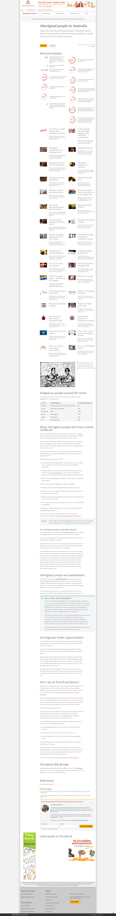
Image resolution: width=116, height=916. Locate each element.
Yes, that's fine (93, 915)
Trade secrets (48, 912)
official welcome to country (66, 649)
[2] (59, 71)
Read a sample (54, 828)
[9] (49, 445)
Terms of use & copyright (51, 897)
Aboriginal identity (69, 532)
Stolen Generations (56, 473)
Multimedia (60, 13)
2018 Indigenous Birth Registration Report (68, 516)
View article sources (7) (47, 784)
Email (62, 824)
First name (44, 824)
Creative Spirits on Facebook (27, 908)
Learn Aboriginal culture (26, 894)
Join (86, 13)
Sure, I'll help (74, 902)
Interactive (74, 13)
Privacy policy (49, 828)
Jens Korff (93, 46)
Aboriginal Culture (29, 13)
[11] (82, 593)
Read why (76, 885)
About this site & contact (51, 894)
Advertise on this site (50, 909)
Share (53, 45)
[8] (77, 369)
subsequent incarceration (47, 510)
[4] (52, 108)
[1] (52, 62)
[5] (83, 61)
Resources (46, 13)
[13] (72, 717)
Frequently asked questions (27, 911)
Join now (43, 45)
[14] (83, 749)
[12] (46, 645)
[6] (87, 72)
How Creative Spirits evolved (52, 903)
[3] (63, 78)
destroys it (43, 754)
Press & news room (49, 906)
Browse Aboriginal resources (27, 897)
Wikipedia (42, 399)
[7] (88, 91)
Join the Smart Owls (25, 905)
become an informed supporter (69, 758)
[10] (50, 455)
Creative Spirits (28, 3)
